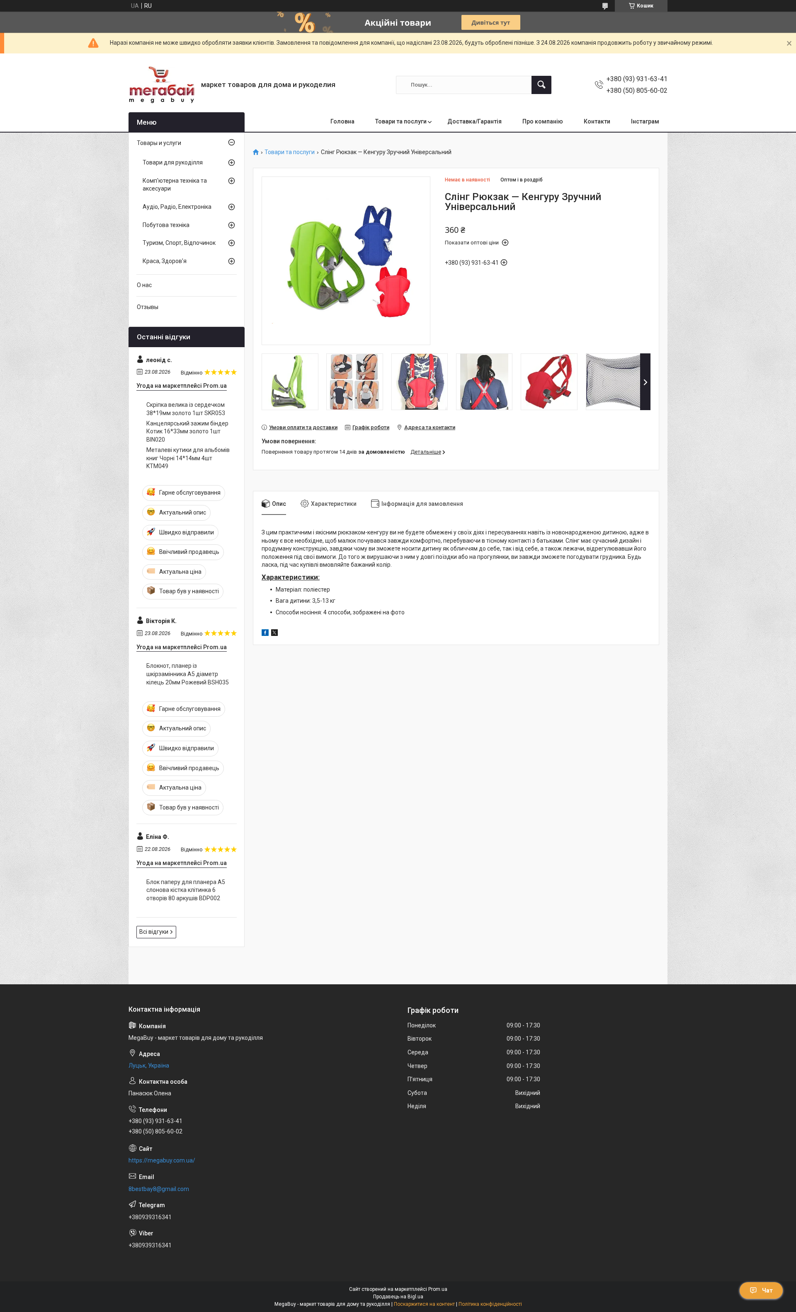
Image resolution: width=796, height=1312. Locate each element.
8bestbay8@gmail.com (159, 1189)
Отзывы (147, 307)
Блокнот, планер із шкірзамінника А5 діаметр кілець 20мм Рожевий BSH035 (187, 673)
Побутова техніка (166, 225)
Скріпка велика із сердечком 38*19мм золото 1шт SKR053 (185, 408)
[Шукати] (541, 85)
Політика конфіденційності (490, 1304)
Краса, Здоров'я (165, 261)
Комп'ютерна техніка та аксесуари (175, 184)
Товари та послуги (401, 121)
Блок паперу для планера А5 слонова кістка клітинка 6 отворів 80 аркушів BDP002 (185, 890)
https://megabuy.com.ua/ (162, 1160)
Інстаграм (645, 121)
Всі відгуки (153, 931)
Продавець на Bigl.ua (398, 1297)
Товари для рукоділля (173, 162)
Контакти (597, 121)
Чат (767, 1290)
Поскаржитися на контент (424, 1304)
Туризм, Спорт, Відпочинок (179, 242)
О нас (144, 285)
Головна (342, 121)
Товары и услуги (159, 143)
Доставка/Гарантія (474, 121)
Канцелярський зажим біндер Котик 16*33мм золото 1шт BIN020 (187, 431)
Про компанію (542, 121)
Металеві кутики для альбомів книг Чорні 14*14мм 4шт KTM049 (188, 458)
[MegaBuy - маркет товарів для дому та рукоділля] (162, 85)
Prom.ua (437, 1289)
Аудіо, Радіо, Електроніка (177, 206)
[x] (274, 634)
